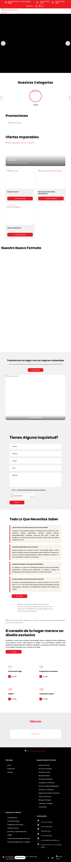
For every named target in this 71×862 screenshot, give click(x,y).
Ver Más (14, 676)
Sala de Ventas (43, 765)
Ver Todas (19, 596)
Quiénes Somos (13, 828)
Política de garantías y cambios (18, 842)
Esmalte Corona (12, 192)
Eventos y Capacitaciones (16, 832)
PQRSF (10, 694)
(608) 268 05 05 (46, 831)
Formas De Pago (13, 821)
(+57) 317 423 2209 (60, 2)
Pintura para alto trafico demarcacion (46, 193)
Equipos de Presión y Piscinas (48, 793)
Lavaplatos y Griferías (46, 783)
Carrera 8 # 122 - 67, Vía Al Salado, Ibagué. (19, 2)
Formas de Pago (15, 671)
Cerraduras (42, 807)
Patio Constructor (44, 797)
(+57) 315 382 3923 (44, 2)
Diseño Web (33, 857)
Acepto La (28, 490)
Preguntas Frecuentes (48, 671)
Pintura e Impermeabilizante (48, 786)
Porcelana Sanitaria (45, 779)
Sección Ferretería (45, 769)
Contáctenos (12, 818)
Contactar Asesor (20, 198)
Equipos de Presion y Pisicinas (27, 324)
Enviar (17, 502)
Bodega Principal (44, 800)
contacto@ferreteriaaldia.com (50, 840)
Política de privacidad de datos (18, 838)
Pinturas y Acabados (45, 790)
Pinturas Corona (44, 772)
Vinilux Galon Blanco (14, 228)
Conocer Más (35, 370)
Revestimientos (45, 283)
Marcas (10, 772)
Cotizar (13, 652)
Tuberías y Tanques (45, 803)
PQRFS (9, 835)
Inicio (9, 765)
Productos (11, 769)
